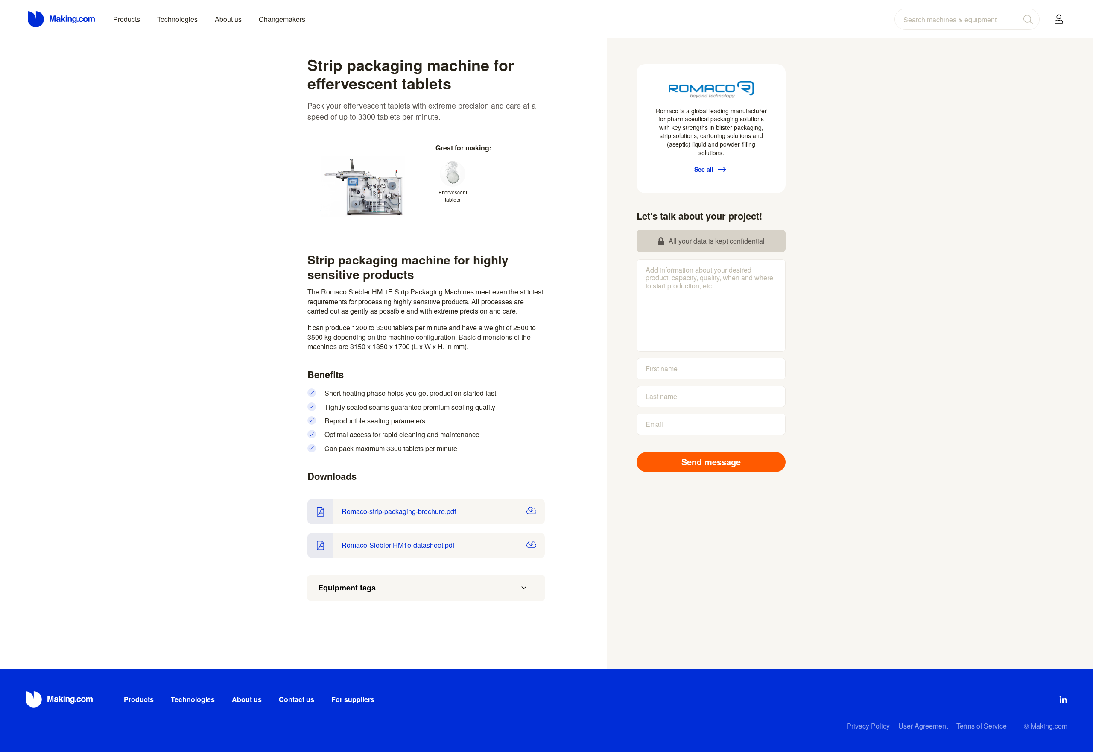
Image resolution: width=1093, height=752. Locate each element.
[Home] (62, 19)
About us (228, 19)
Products (126, 19)
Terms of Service (981, 726)
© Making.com (1045, 726)
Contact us (296, 699)
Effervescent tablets (452, 195)
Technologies (177, 19)
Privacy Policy (868, 726)
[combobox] (967, 19)
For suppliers (352, 699)
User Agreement (923, 726)
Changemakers (282, 19)
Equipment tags (347, 587)
